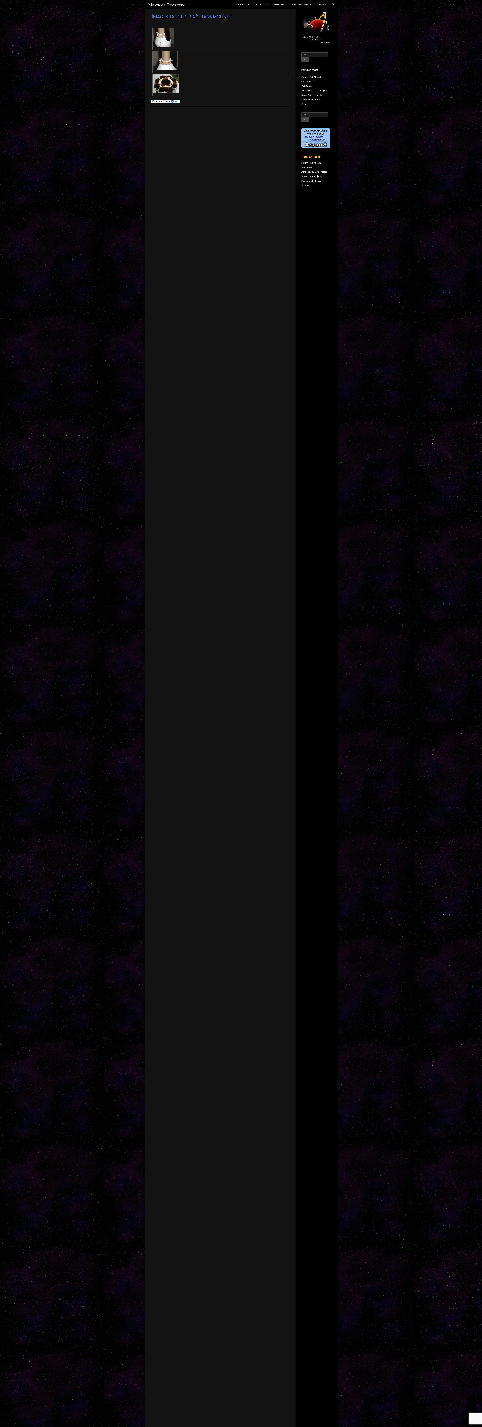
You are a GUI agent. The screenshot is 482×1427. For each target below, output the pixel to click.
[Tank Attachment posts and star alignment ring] (220, 39)
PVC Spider (307, 85)
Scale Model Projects (311, 94)
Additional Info (300, 4)
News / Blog (280, 4)
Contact (321, 4)
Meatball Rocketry (166, 4)
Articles (305, 104)
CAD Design (260, 4)
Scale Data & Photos (311, 99)
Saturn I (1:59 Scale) (311, 76)
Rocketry (241, 4)
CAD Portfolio (308, 81)
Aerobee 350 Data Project (314, 90)
